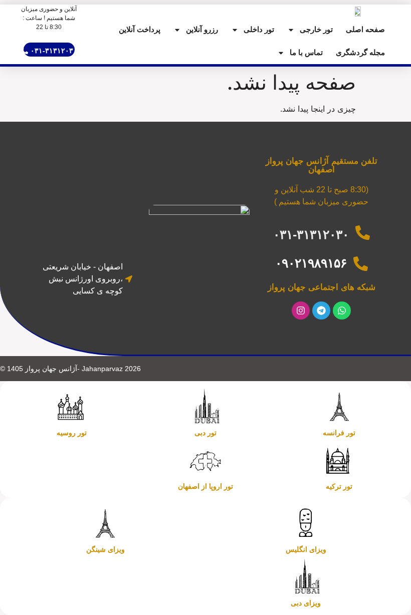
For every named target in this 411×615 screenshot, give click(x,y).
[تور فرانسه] (339, 407)
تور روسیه (72, 433)
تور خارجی (316, 29)
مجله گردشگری (360, 52)
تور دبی (205, 433)
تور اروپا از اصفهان (205, 486)
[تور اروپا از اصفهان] (205, 460)
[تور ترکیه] (339, 460)
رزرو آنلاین (202, 29)
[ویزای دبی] (306, 577)
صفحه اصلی (365, 29)
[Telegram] (321, 310)
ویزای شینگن (105, 549)
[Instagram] (301, 310)
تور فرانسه (339, 433)
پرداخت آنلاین (139, 29)
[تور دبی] (205, 407)
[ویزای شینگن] (105, 523)
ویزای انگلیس (306, 549)
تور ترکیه (339, 486)
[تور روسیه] (72, 407)
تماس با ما (306, 52)
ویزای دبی (306, 603)
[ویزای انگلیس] (306, 523)
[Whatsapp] (342, 310)
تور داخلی (259, 29)
